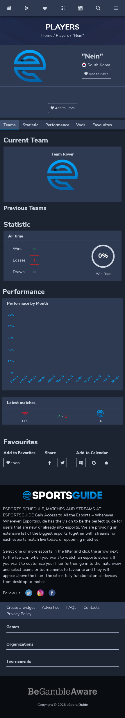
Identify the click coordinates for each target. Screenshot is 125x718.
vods (80, 125)
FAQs (71, 607)
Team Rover (62, 154)
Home (46, 35)
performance (57, 125)
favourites (102, 125)
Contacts (91, 607)
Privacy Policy (18, 614)
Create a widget (20, 607)
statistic (30, 125)
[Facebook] (49, 462)
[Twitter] (62, 462)
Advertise (50, 607)
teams (9, 125)
